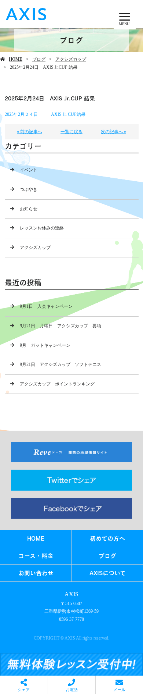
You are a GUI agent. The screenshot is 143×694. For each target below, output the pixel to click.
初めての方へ (107, 538)
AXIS (71, 594)
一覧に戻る (71, 131)
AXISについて (107, 572)
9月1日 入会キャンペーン (46, 306)
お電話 (72, 689)
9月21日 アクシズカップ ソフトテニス (60, 364)
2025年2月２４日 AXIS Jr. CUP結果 (45, 114)
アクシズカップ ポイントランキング (57, 384)
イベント (28, 169)
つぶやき (28, 189)
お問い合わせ (36, 572)
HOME (15, 59)
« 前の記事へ (29, 131)
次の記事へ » (113, 131)
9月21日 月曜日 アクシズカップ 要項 (60, 325)
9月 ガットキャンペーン (45, 345)
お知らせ (28, 208)
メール (119, 689)
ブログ (38, 59)
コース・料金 (35, 555)
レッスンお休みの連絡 (42, 228)
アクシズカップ (70, 59)
